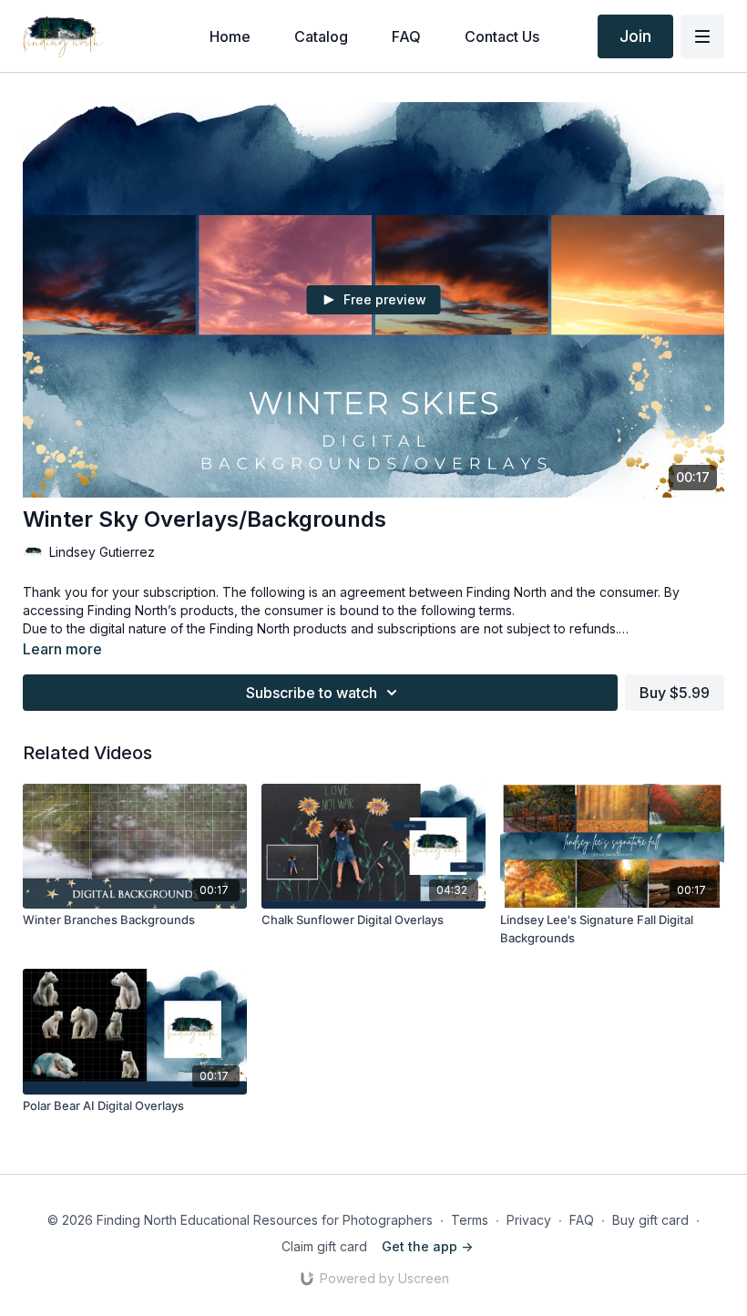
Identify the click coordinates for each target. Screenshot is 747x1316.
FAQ (581, 1220)
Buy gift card (650, 1220)
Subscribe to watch (311, 693)
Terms (469, 1220)
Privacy (529, 1220)
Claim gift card (324, 1246)
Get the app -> (427, 1246)
